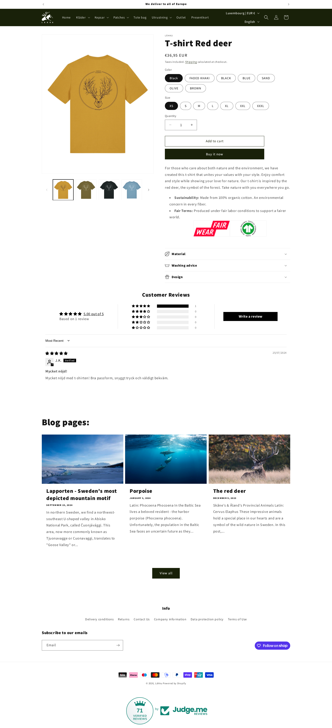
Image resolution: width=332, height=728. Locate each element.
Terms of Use (237, 619)
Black (174, 78)
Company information (170, 619)
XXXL (260, 106)
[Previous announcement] (43, 4)
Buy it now (214, 154)
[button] (82, 17)
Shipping (191, 61)
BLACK (226, 78)
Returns (123, 619)
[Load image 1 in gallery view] (63, 189)
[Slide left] (47, 190)
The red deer (229, 490)
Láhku (159, 683)
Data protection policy (207, 619)
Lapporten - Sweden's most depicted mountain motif (81, 494)
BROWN (195, 88)
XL (227, 106)
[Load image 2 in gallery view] (86, 189)
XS (171, 106)
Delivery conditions (99, 619)
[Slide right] (149, 190)
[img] (56, 353)
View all (166, 573)
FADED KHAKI (199, 78)
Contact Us (142, 619)
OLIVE (174, 88)
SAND (266, 78)
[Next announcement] (289, 4)
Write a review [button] (250, 316)
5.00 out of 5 (94, 314)
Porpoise (141, 490)
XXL (242, 106)
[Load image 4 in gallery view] (132, 189)
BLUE (246, 78)
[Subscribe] (118, 645)
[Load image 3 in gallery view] (109, 189)
